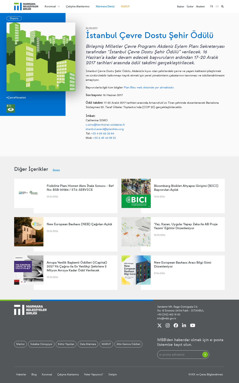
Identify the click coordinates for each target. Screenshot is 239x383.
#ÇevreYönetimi (16, 97)
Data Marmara (88, 344)
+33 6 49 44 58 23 (104, 138)
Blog (34, 374)
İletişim (112, 374)
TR (211, 6)
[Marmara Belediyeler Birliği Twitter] (159, 325)
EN (217, 6)
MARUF (125, 6)
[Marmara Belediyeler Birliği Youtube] (192, 325)
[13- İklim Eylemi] (11, 108)
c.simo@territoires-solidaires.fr (105, 125)
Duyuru (14, 18)
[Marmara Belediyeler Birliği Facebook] (176, 325)
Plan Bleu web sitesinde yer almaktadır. (149, 87)
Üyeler (190, 6)
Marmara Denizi (105, 6)
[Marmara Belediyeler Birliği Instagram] (168, 325)
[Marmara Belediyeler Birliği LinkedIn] (184, 325)
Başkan (180, 6)
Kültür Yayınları (66, 344)
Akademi (200, 6)
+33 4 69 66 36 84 (102, 133)
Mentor (20, 344)
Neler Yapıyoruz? (93, 374)
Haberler (21, 374)
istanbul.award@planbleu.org (105, 129)
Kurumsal (50, 6)
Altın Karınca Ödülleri (128, 344)
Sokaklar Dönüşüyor (41, 344)
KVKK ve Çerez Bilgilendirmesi (206, 374)
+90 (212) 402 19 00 (168, 314)
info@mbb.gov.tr (166, 318)
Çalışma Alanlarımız (77, 6)
